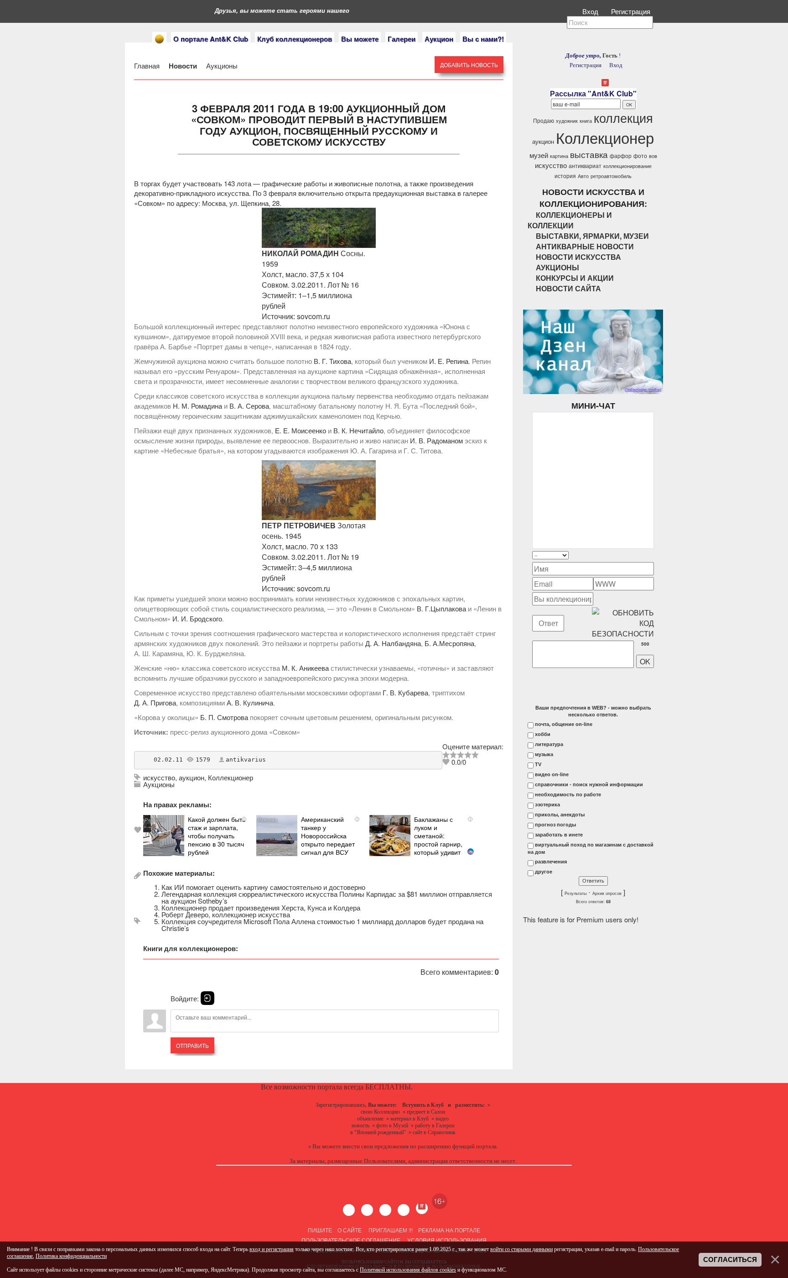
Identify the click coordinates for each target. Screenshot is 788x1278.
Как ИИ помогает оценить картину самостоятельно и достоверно (263, 887)
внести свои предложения (375, 1146)
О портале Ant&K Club (210, 39)
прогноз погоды (555, 824)
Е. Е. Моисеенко (300, 430)
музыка (544, 754)
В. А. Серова (249, 405)
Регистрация (631, 11)
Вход (591, 11)
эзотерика (547, 804)
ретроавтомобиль (611, 176)
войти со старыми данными (521, 1249)
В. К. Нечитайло (358, 430)
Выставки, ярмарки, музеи (592, 236)
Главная (147, 65)
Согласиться (730, 1259)
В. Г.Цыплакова (441, 608)
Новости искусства (578, 257)
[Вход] (207, 998)
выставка (589, 154)
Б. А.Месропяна (449, 643)
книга (586, 120)
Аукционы (221, 65)
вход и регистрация (271, 1249)
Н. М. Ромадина (197, 405)
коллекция (623, 117)
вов (653, 156)
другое (543, 871)
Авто (583, 176)
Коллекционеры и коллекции (570, 220)
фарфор (621, 155)
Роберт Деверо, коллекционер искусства (225, 914)
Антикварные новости (585, 246)
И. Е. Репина (448, 361)
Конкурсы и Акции (575, 278)
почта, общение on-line (563, 724)
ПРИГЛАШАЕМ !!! (390, 1230)
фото (640, 155)
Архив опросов (607, 893)
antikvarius (246, 759)
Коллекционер (230, 777)
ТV (538, 764)
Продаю (543, 120)
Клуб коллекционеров (294, 39)
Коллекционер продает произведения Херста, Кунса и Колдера (260, 907)
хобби (542, 734)
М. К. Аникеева (305, 668)
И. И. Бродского (197, 618)
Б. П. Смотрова (224, 717)
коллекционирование (627, 166)
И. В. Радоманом (436, 440)
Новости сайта (568, 288)
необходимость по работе (568, 794)
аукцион (191, 777)
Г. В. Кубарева (405, 692)
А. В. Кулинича (250, 702)
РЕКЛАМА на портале (449, 1230)
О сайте (349, 1230)
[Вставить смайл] (651, 555)
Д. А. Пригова (155, 702)
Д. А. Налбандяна (393, 643)
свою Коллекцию (380, 1112)
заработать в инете (559, 834)
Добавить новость (469, 64)
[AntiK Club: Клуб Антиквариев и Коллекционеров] (159, 39)
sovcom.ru (313, 316)
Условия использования (446, 1240)
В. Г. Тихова (332, 361)
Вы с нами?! (483, 39)
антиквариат (585, 165)
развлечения (551, 861)
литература (549, 744)
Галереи (401, 39)
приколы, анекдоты (560, 814)
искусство (159, 777)
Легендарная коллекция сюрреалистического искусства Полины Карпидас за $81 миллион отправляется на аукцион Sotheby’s (326, 897)
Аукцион (439, 39)
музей (538, 155)
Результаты (575, 893)
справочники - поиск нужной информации (589, 784)
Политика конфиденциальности (71, 1256)
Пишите (320, 1230)
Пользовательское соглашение (350, 1240)
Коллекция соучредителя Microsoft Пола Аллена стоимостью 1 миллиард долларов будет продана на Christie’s (322, 924)
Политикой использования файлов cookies (408, 1270)
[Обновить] (642, 555)
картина (559, 156)
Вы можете (359, 39)
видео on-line (552, 774)
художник (567, 120)
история (565, 175)
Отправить (192, 1045)
